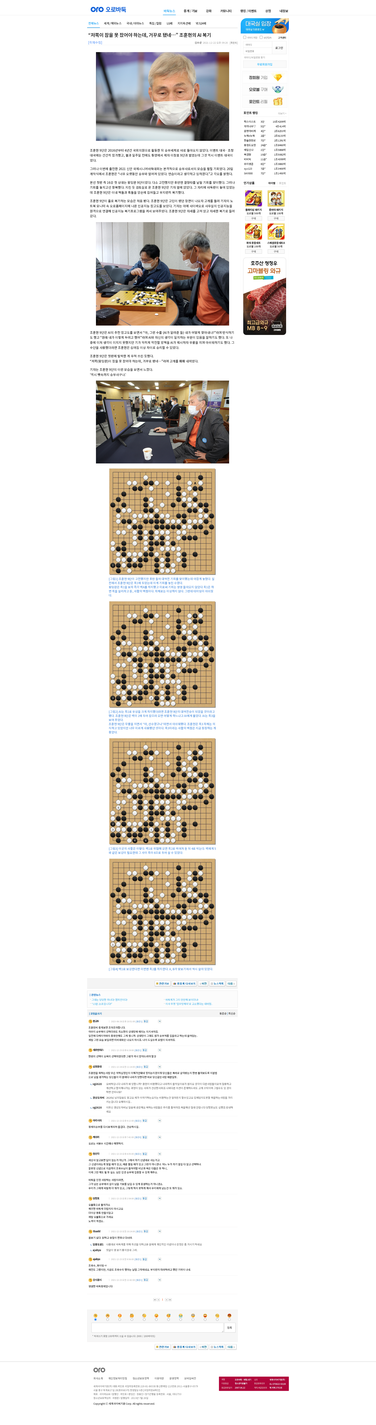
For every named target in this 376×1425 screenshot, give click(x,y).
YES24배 (201, 23)
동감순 (223, 1013)
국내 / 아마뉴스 (135, 23)
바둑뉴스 (169, 11)
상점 (268, 11)
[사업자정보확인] (151, 1390)
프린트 (233, 42)
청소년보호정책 (141, 1378)
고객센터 (282, 37)
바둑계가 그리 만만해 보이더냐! (181, 1000)
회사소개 (98, 1378)
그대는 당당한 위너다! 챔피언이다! (109, 1000)
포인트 (282, 183)
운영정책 (174, 1378)
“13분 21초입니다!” (102, 1004)
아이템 (271, 183)
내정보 (284, 11)
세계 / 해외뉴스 (112, 23)
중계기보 (190, 11)
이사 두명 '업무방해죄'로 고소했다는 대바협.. (188, 1004)
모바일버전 (190, 1378)
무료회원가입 (264, 64)
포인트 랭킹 (251, 113)
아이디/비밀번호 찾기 (254, 57)
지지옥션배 (184, 23)
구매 (253, 218)
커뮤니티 (226, 11)
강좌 (209, 11)
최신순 (231, 1013)
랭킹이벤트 (248, 11)
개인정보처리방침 (117, 1378)
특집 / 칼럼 (155, 23)
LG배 (170, 23)
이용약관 (159, 1378)
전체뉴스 (93, 23)
